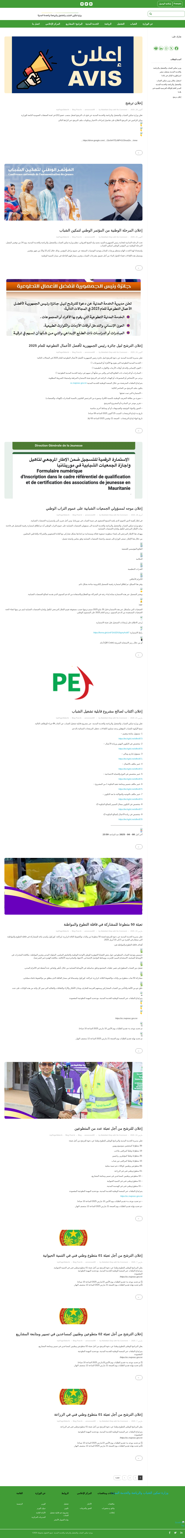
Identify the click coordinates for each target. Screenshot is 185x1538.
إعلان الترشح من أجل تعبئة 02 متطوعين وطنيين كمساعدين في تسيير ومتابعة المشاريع (79, 1334)
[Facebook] (90, 4)
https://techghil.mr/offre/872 (130, 769)
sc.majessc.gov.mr (78, 383)
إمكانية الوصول (165, 4)
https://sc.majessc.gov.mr (131, 1196)
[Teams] (156, 48)
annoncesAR (90, 110)
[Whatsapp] (166, 48)
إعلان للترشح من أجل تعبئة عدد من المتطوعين (108, 1128)
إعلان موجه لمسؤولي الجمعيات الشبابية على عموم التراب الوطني (94, 508)
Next (124, 1477)
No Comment (122, 110)
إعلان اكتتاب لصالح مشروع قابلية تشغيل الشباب (107, 711)
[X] (171, 48)
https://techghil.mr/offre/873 (130, 739)
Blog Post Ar (77, 110)
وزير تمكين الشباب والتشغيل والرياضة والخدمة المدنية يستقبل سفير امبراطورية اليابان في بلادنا (167, 72)
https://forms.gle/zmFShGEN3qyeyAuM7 (111, 633)
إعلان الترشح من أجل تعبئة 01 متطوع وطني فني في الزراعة (98, 1414)
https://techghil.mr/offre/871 (130, 759)
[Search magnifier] (150, 14)
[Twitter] (86, 4)
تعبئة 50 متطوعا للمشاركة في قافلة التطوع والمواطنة (103, 924)
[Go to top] (179, 1524)
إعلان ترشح (133, 103)
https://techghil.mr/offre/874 (130, 799)
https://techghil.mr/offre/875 (130, 789)
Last (117, 1478)
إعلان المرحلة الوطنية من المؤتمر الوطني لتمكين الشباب (100, 230)
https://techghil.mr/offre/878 (130, 819)
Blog (80, 1135)
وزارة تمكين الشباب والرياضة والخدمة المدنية (139, 1492)
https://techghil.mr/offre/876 (130, 779)
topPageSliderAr (62, 110)
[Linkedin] (82, 4)
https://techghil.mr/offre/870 (130, 749)
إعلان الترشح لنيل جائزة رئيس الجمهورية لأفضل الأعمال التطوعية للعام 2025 (85, 346)
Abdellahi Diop (107, 110)
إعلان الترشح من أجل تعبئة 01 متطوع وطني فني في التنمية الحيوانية (92, 1255)
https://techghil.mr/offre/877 (130, 809)
